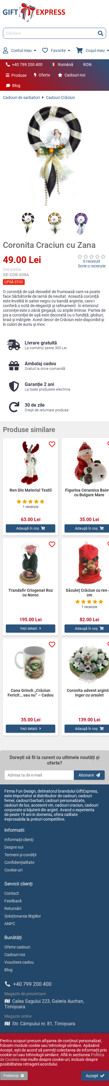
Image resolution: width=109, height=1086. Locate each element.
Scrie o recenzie (92, 266)
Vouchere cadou (19, 962)
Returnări (12, 908)
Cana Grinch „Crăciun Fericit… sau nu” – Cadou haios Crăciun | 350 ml (30, 692)
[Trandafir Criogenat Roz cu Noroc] (30, 563)
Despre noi (13, 847)
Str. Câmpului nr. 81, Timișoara (43, 1023)
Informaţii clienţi (18, 839)
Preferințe (11, 1076)
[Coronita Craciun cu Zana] (54, 156)
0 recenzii (91, 261)
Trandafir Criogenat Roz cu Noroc (30, 592)
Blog (16, 85)
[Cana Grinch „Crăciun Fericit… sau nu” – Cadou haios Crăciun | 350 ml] (30, 663)
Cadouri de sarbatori (21, 97)
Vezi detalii (28, 628)
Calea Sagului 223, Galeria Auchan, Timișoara (44, 1004)
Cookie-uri (13, 870)
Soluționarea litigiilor (22, 916)
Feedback (13, 901)
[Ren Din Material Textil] (30, 463)
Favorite (58, 50)
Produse (18, 75)
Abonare (86, 775)
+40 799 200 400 (27, 64)
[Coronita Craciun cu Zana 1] (28, 224)
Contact (11, 893)
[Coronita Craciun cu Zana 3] (81, 224)
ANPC (9, 923)
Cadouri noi (75, 75)
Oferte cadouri (17, 947)
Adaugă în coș (27, 528)
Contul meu (21, 50)
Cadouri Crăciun (60, 97)
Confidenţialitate (19, 862)
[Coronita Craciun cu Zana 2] (54, 224)
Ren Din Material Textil (31, 490)
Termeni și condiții (20, 854)
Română (65, 64)
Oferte (44, 75)
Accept (92, 1075)
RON (87, 64)
